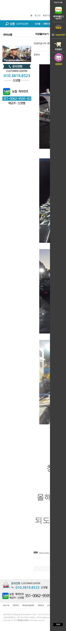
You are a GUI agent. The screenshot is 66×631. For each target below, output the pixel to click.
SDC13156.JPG (46, 553)
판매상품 (7, 34)
